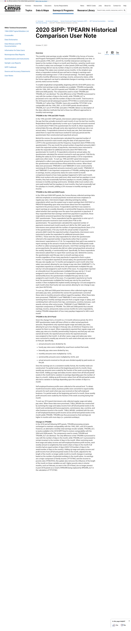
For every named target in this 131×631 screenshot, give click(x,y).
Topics (28, 10)
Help (124, 6)
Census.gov (40, 21)
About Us (107, 6)
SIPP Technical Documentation (98, 21)
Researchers (38, 6)
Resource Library (86, 10)
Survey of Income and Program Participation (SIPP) (74, 21)
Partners (28, 6)
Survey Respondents (61, 6)
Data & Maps (42, 10)
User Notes (111, 21)
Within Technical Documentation (16, 28)
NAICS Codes (91, 6)
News (82, 6)
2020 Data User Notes (41, 23)
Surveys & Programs (63, 10)
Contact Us (117, 6)
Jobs (100, 6)
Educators (48, 6)
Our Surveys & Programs (52, 21)
